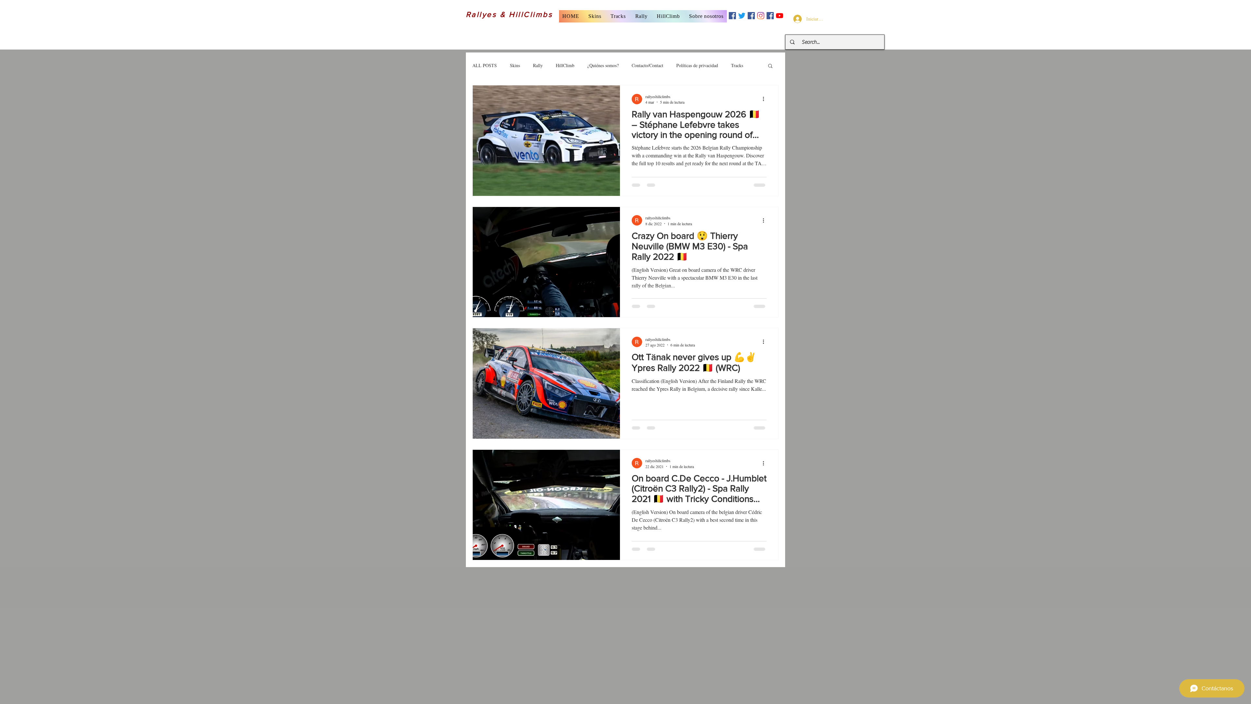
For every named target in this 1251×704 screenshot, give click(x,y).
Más (735, 65)
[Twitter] (741, 15)
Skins (515, 65)
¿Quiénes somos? (603, 65)
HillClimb (565, 65)
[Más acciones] (765, 99)
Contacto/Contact (647, 65)
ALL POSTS (484, 65)
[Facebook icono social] (732, 15)
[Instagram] (760, 15)
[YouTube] (779, 15)
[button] (595, 16)
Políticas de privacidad (697, 65)
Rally (538, 65)
